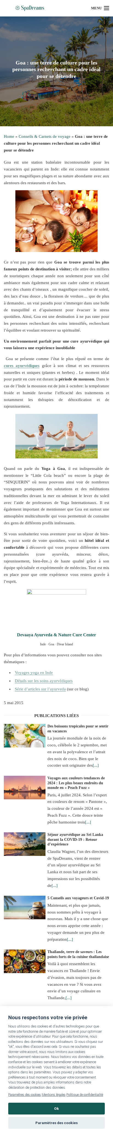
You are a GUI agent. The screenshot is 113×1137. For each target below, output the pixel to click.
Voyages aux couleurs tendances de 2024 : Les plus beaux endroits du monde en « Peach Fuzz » (76, 783)
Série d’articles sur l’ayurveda (40, 689)
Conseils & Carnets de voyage (44, 136)
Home (9, 136)
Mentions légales (54, 1095)
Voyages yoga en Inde (34, 672)
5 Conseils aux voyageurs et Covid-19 (78, 898)
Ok (56, 1108)
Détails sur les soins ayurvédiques (44, 681)
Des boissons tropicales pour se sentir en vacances (77, 728)
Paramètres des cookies (24, 1095)
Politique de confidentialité (84, 1095)
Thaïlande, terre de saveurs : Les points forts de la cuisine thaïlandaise (78, 954)
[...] (96, 765)
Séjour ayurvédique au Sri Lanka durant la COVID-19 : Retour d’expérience (75, 839)
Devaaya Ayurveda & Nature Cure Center (56, 634)
